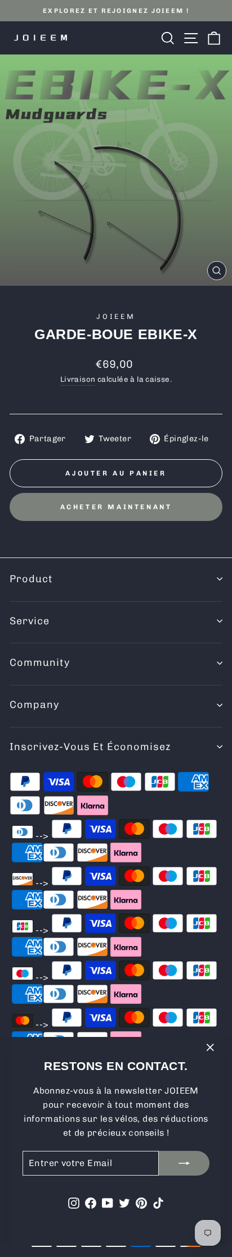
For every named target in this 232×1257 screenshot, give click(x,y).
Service (30, 621)
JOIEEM (116, 316)
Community (40, 662)
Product (31, 579)
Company (34, 704)
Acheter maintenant (116, 507)
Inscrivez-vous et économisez (90, 747)
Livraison (78, 379)
